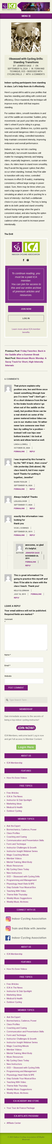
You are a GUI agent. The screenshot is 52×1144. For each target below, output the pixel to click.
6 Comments (38, 74)
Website (7, 676)
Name (7, 655)
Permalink (19, 451)
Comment (7, 620)
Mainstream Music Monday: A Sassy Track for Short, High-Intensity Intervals (26, 362)
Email (7, 665)
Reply (32, 451)
